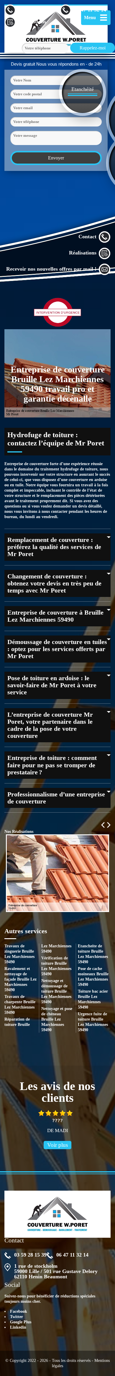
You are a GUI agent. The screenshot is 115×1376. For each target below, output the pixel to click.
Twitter (16, 1317)
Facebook (18, 1311)
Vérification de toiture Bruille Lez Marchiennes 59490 (56, 966)
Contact (87, 236)
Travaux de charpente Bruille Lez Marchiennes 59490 (19, 1004)
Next (109, 825)
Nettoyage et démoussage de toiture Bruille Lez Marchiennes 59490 (56, 991)
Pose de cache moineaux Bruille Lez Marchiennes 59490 (93, 976)
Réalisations (82, 253)
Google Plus (20, 1322)
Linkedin (18, 1327)
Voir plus (57, 1145)
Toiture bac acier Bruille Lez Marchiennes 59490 (93, 999)
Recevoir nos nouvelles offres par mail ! (51, 269)
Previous (103, 825)
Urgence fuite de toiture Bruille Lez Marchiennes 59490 (93, 1022)
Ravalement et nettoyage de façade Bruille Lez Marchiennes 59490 (20, 979)
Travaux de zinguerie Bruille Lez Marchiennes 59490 (19, 954)
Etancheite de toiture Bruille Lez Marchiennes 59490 (93, 954)
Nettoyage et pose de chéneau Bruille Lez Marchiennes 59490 (56, 1019)
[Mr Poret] (57, 1214)
